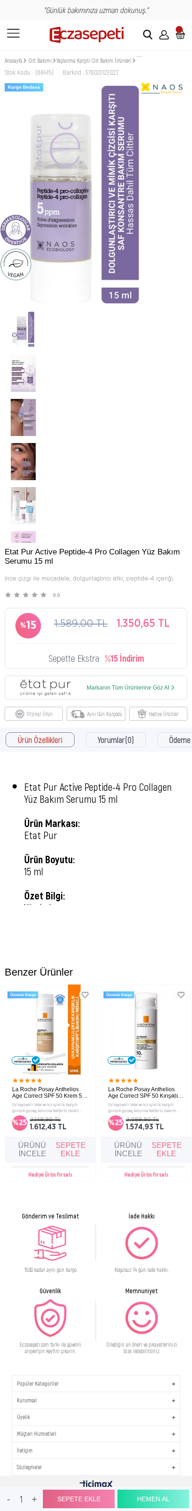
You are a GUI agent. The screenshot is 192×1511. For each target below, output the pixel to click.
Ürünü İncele (32, 1149)
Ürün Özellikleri (40, 740)
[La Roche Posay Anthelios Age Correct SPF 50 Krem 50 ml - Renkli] (50, 1029)
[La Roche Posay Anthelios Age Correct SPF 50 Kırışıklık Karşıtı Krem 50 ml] (146, 1029)
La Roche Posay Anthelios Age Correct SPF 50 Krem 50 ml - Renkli (48, 1092)
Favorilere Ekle (85, 995)
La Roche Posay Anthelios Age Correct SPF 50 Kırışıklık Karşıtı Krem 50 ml (144, 1092)
